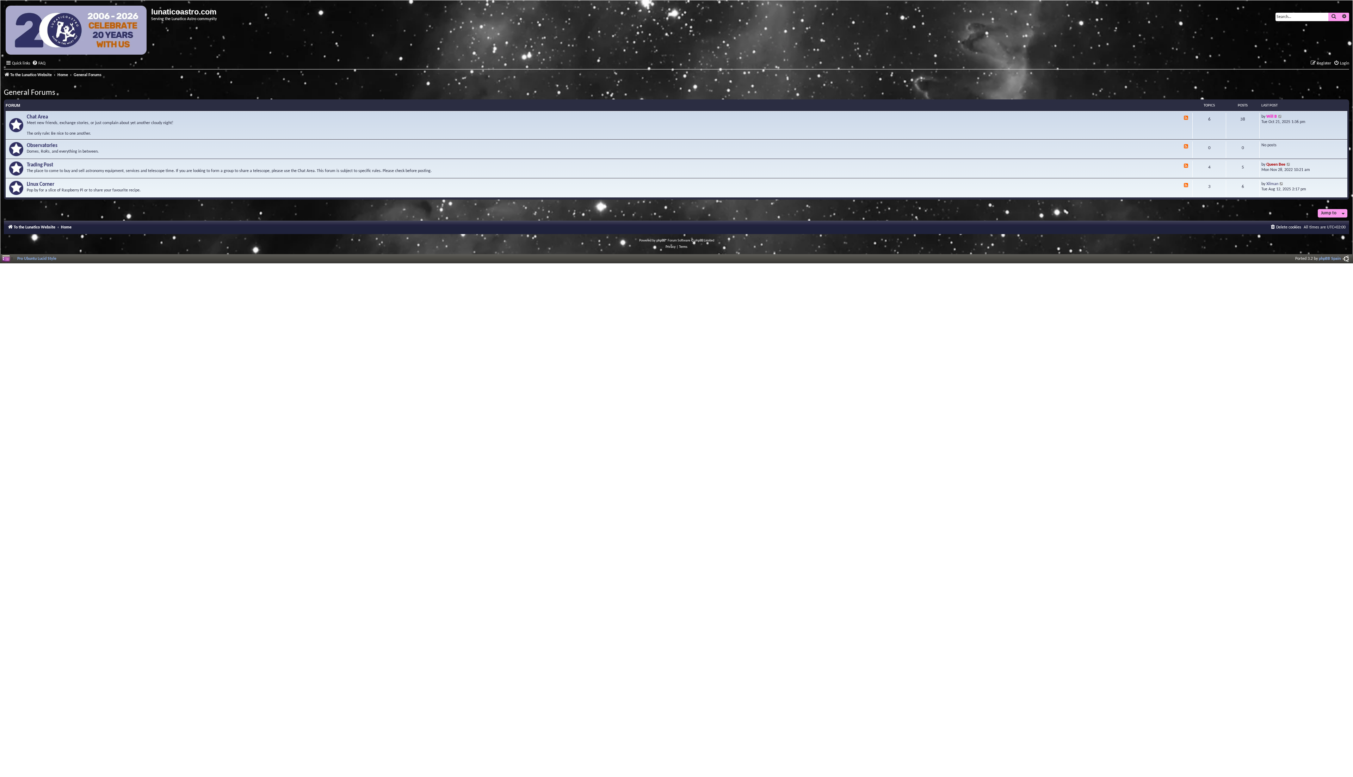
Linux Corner (40, 184)
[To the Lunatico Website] (76, 31)
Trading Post (40, 165)
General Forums (29, 93)
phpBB (660, 241)
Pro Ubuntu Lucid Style (36, 259)
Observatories (42, 145)
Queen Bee (1275, 165)
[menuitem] (38, 63)
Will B (1271, 117)
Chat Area (37, 117)
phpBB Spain (1330, 259)
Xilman (1272, 184)
